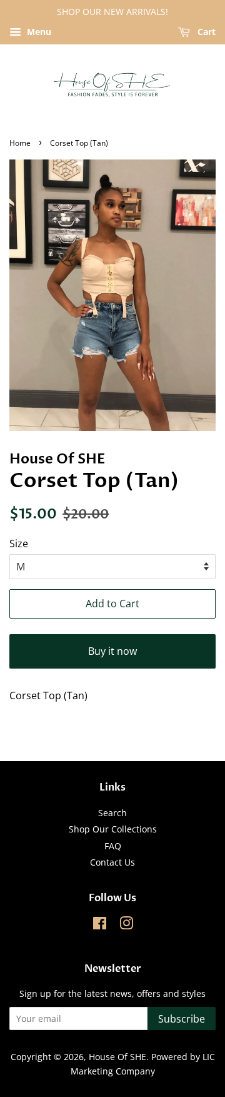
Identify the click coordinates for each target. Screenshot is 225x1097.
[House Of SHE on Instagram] (126, 925)
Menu (37, 32)
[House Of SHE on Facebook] (99, 925)
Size (18, 543)
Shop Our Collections (113, 829)
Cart (205, 32)
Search (112, 813)
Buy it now (112, 651)
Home (20, 143)
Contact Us (112, 862)
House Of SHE (117, 1057)
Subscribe (181, 1019)
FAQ (112, 846)
